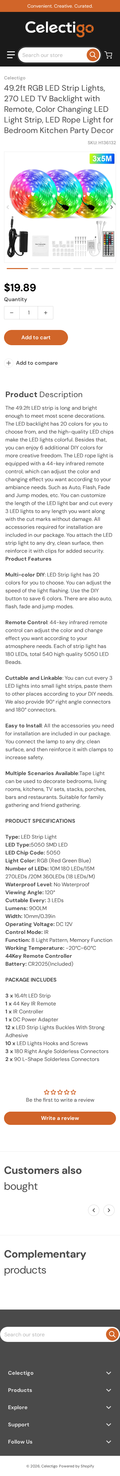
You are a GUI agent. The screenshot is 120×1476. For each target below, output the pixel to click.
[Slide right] (112, 207)
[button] (11, 55)
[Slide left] (8, 207)
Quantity (15, 299)
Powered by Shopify (76, 1466)
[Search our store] (93, 55)
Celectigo (49, 1466)
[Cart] (109, 55)
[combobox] (59, 55)
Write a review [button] (60, 1118)
